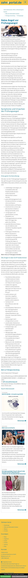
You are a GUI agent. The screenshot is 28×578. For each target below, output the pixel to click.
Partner (6, 542)
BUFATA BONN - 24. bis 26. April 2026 (12, 394)
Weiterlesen (21, 420)
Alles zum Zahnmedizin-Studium (12, 13)
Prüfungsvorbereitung (10, 15)
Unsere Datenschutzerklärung (19, 576)
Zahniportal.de (10, 572)
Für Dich (6, 530)
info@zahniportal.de (6, 561)
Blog (5, 546)
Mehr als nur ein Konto (8, 428)
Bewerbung (6, 525)
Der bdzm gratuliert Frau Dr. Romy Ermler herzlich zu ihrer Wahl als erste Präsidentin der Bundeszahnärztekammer (14, 473)
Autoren (6, 544)
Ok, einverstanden (5, 576)
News (5, 536)
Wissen (5, 529)
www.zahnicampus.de (11, 382)
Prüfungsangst (20, 15)
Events (5, 540)
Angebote (6, 538)
